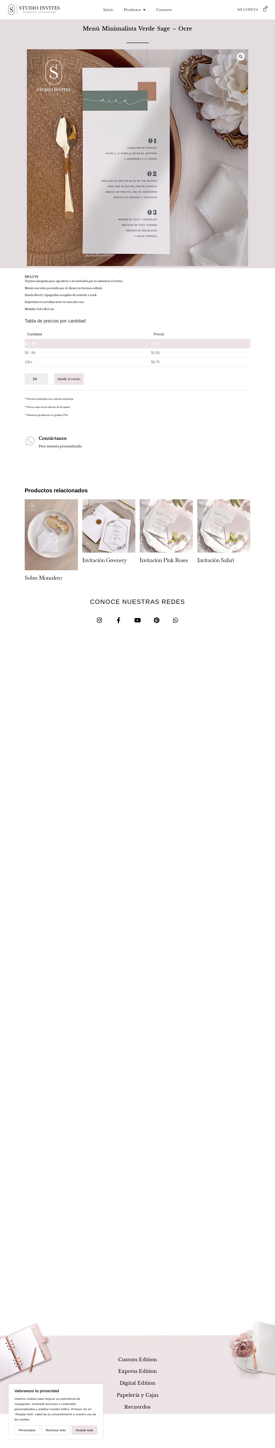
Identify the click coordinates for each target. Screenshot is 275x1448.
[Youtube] (137, 620)
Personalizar (27, 1430)
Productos (132, 9)
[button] (241, 56)
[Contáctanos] (30, 441)
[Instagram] (99, 620)
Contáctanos (53, 438)
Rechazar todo (56, 1430)
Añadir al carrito (69, 379)
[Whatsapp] (175, 620)
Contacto (164, 9)
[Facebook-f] (118, 620)
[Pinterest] (156, 620)
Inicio (108, 9)
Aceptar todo (84, 1430)
